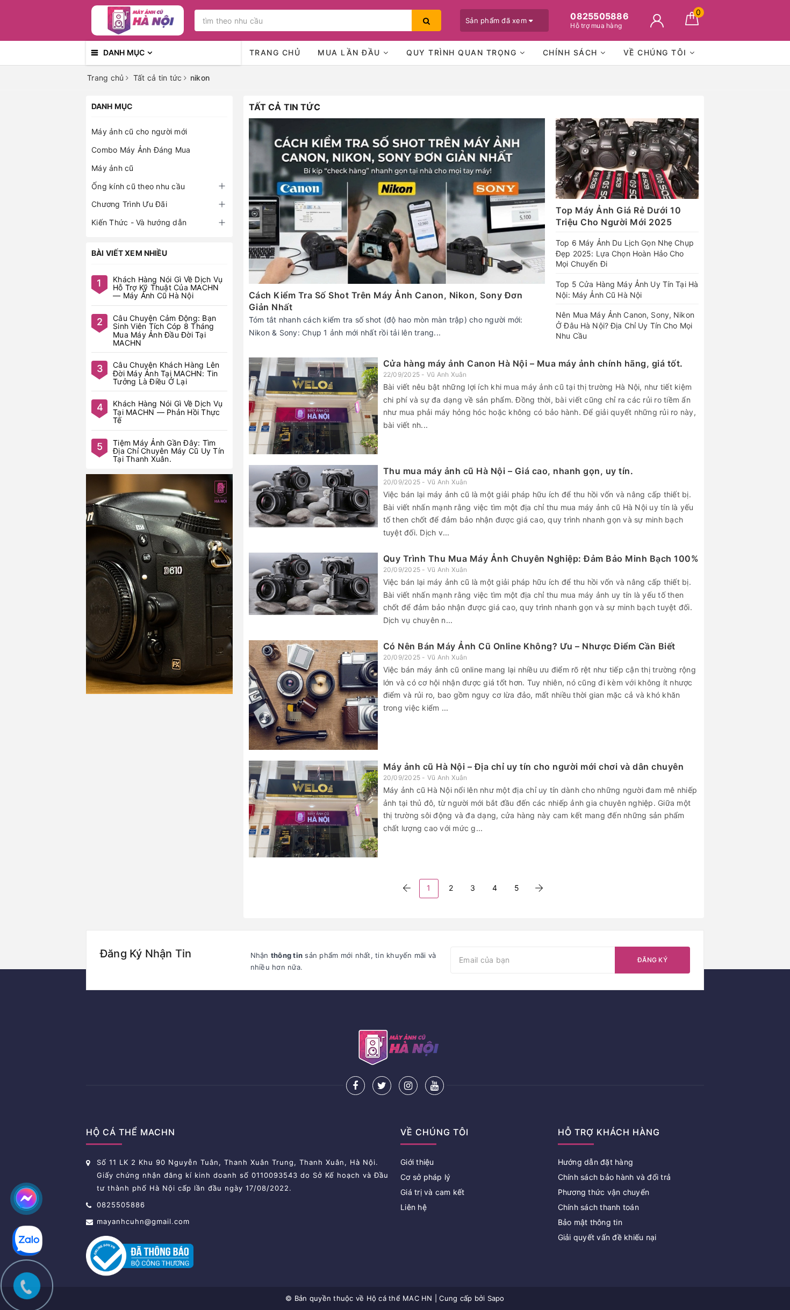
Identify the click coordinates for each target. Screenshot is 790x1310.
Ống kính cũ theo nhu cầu (138, 186)
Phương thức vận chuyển (604, 1192)
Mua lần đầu (350, 52)
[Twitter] (381, 1085)
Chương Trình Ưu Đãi (129, 204)
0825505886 (121, 1204)
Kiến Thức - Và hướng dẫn (138, 222)
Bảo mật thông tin (590, 1222)
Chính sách (572, 52)
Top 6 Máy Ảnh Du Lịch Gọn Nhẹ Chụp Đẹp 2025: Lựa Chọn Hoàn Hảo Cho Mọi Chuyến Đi (625, 253)
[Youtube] (434, 1085)
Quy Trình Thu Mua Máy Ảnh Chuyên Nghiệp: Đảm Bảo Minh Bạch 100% (541, 558)
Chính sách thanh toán (598, 1207)
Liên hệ (413, 1207)
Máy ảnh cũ (112, 168)
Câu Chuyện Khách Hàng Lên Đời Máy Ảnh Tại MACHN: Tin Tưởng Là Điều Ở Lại (166, 373)
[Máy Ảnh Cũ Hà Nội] (137, 20)
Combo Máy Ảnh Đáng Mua (141, 149)
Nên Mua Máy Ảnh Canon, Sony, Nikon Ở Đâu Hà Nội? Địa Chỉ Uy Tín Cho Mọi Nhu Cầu (625, 325)
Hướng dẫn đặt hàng (596, 1161)
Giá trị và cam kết (432, 1192)
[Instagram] (408, 1085)
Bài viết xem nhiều (129, 252)
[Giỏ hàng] (692, 22)
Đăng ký (652, 960)
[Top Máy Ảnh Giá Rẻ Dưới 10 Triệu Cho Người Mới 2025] (627, 158)
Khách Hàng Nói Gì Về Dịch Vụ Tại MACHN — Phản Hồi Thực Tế (167, 412)
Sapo (496, 1298)
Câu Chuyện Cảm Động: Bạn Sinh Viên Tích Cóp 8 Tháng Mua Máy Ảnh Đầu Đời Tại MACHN (164, 330)
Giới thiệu (417, 1161)
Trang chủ (275, 52)
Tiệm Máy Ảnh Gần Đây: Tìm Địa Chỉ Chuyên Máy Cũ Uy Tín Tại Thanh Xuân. (168, 451)
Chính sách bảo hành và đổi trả (614, 1177)
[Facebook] (355, 1085)
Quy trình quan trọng (463, 52)
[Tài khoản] (657, 20)
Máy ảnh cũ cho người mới (139, 131)
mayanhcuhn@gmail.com (143, 1221)
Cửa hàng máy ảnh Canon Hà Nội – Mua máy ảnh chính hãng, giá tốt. (533, 363)
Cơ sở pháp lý (425, 1177)
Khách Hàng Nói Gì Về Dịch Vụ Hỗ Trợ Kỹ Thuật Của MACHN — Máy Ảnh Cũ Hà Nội (167, 287)
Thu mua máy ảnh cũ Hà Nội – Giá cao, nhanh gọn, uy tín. (508, 471)
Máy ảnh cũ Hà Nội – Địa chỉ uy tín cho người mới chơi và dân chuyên (533, 766)
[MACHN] (159, 584)
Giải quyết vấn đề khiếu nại (607, 1237)
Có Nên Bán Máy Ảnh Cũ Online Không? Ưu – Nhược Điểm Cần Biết (529, 646)
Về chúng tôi (656, 52)
